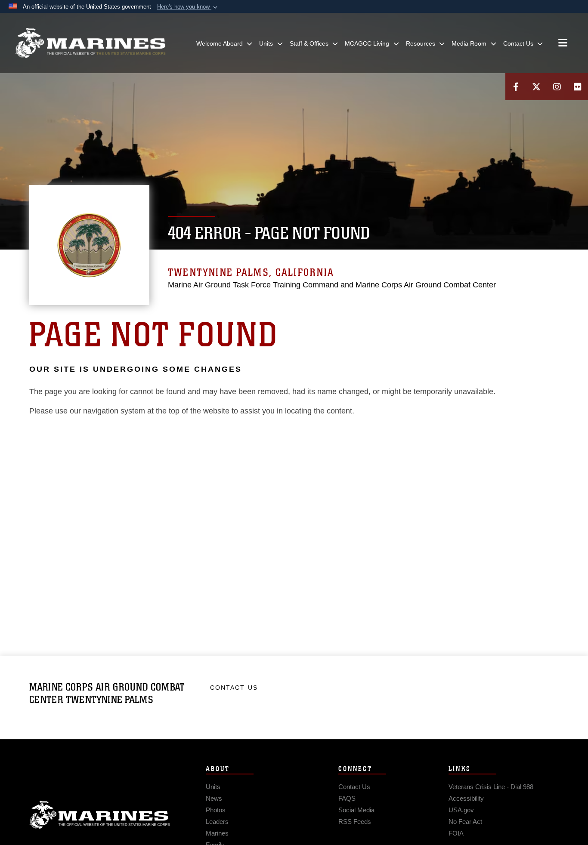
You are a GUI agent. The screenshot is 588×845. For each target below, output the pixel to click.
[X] (536, 86)
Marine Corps (99, 814)
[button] (188, 7)
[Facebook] (515, 86)
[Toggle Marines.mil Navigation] (563, 43)
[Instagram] (557, 86)
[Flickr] (577, 86)
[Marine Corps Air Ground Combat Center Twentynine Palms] (90, 43)
